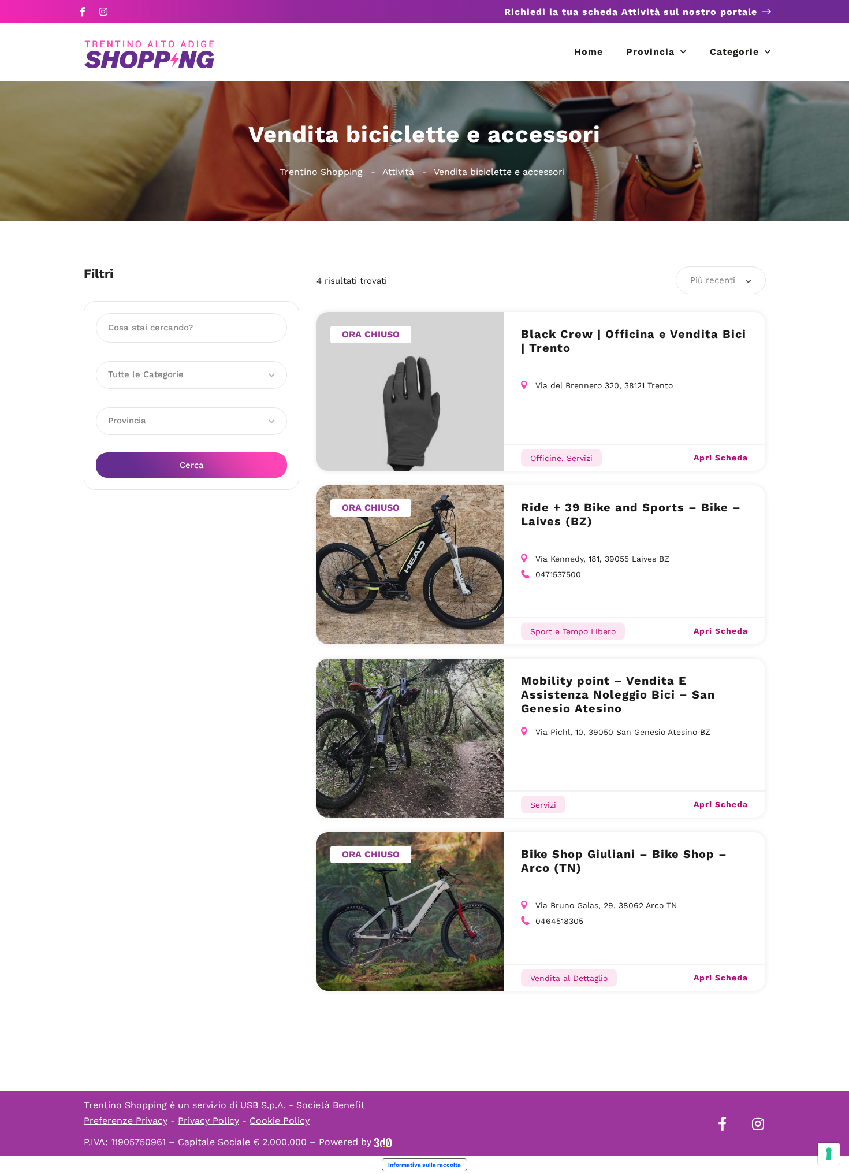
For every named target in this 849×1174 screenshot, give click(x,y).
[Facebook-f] (82, 11)
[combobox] (721, 280)
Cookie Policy (280, 1120)
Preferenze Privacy (125, 1120)
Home (588, 51)
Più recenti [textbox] (712, 280)
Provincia (650, 51)
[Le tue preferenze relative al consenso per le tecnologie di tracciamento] (829, 1154)
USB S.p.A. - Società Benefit (302, 1104)
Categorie (734, 51)
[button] (191, 375)
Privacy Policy (208, 1120)
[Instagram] (103, 11)
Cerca (192, 465)
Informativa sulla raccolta (424, 1164)
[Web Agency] (383, 1141)
